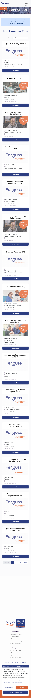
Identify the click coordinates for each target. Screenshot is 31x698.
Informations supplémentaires (12, 682)
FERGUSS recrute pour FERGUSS (15, 662)
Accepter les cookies (15, 692)
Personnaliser (9, 687)
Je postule (15, 70)
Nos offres (15, 636)
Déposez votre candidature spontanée (15, 641)
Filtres (3, 8)
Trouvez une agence (15, 643)
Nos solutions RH (15, 650)
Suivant (25, 562)
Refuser (21, 687)
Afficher (9, 38)
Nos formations (15, 638)
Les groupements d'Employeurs (15, 655)
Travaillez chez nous (15, 634)
